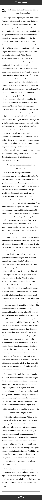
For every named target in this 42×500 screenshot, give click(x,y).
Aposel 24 (20, 2)
